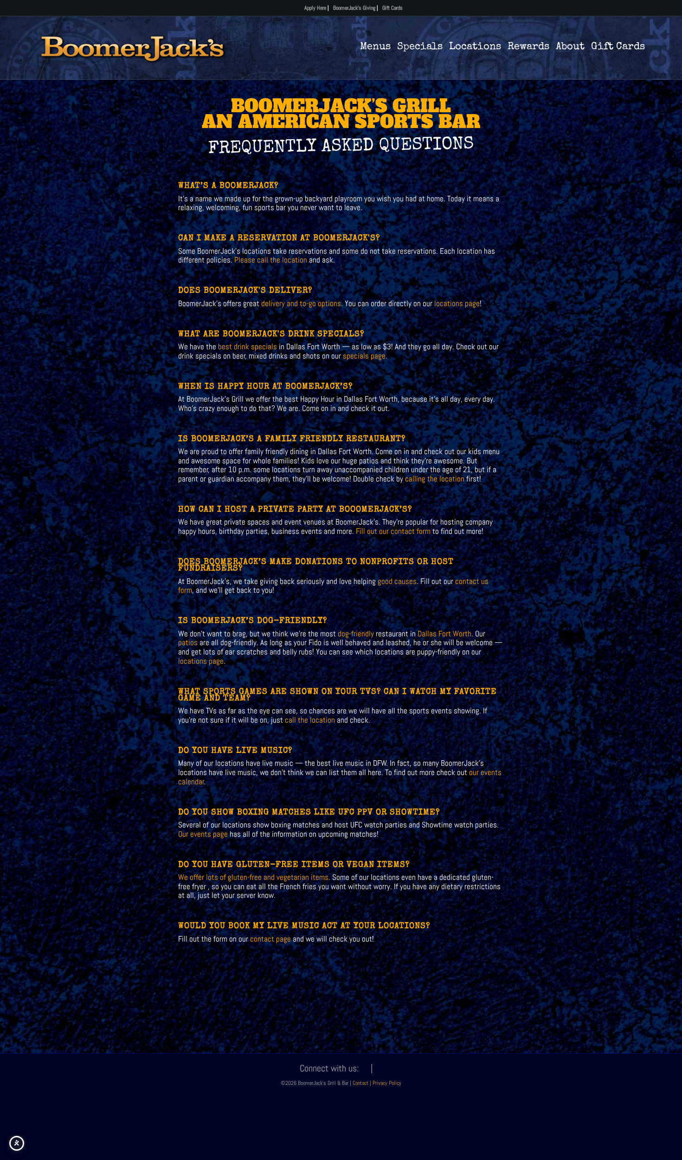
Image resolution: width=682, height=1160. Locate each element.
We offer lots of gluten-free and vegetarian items (253, 877)
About (570, 47)
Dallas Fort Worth (444, 633)
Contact (361, 1083)
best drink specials (246, 346)
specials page (364, 356)
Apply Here (315, 8)
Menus (375, 47)
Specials (420, 47)
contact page (270, 939)
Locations (475, 47)
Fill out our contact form (392, 531)
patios (188, 642)
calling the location (434, 479)
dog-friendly (356, 633)
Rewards (528, 47)
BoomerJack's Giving (354, 8)
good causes (397, 581)
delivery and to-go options (301, 303)
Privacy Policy (387, 1083)
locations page (457, 303)
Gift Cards (392, 8)
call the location (310, 720)
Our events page (203, 834)
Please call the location (270, 260)
